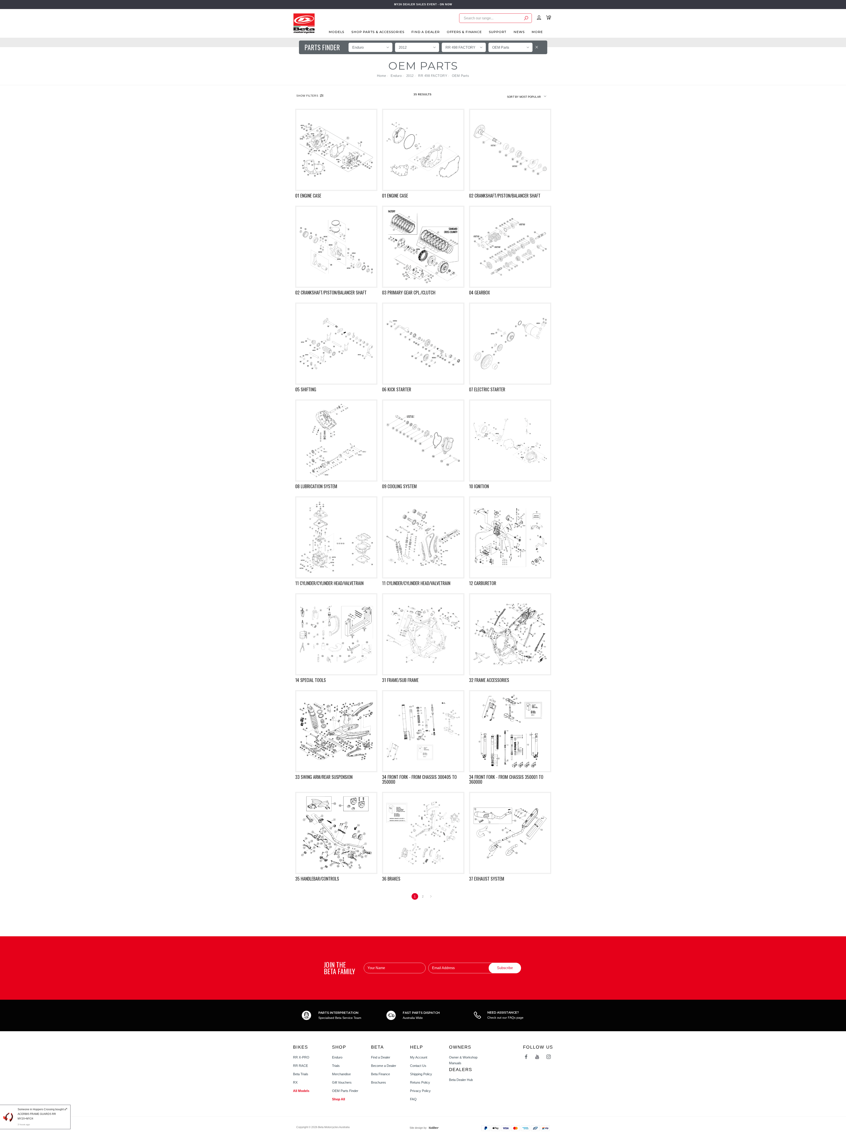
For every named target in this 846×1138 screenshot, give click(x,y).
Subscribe (505, 968)
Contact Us (418, 1066)
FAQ (413, 1099)
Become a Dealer (383, 1066)
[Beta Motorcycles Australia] (303, 23)
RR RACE (300, 1066)
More (537, 32)
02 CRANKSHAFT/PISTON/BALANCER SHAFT (504, 195)
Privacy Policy (420, 1091)
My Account (418, 1057)
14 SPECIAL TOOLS (310, 680)
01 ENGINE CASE (308, 195)
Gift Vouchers (342, 1082)
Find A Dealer (425, 32)
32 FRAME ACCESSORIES (489, 680)
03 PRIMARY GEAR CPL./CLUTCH (408, 292)
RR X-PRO (301, 1057)
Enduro (337, 1057)
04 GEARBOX (479, 292)
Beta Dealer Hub (461, 1080)
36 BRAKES (391, 878)
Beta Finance (380, 1074)
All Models (301, 1091)
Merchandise (341, 1074)
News (519, 32)
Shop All (338, 1099)
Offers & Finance (464, 32)
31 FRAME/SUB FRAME (400, 680)
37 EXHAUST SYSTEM (486, 878)
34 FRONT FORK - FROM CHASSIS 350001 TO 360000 (506, 779)
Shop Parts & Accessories (377, 32)
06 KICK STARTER (396, 389)
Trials (336, 1066)
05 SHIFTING (305, 389)
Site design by (418, 1127)
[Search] (526, 19)
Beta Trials (300, 1074)
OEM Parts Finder (345, 1091)
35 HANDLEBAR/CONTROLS (317, 878)
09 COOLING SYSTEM (399, 486)
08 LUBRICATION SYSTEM (316, 486)
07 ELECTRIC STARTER (487, 389)
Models (336, 32)
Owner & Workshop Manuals (463, 1060)
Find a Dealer (380, 1057)
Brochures (378, 1082)
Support (498, 32)
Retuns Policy (420, 1082)
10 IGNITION (479, 486)
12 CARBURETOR (482, 583)
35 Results (423, 94)
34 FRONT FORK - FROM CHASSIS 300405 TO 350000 (419, 779)
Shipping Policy (421, 1074)
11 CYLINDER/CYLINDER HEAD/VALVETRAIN (329, 583)
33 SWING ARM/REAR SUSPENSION (323, 777)
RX (295, 1082)
